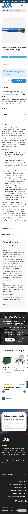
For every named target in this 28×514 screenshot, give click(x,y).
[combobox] (14, 10)
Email (19, 339)
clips (7, 423)
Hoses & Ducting (4, 510)
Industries (12, 510)
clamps (11, 423)
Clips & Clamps (19, 368)
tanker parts (18, 423)
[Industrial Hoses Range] (7, 360)
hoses (16, 421)
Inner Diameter (5, 61)
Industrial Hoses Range (7, 369)
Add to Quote (19, 80)
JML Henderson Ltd (6, 45)
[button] (3, 391)
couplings (21, 421)
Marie (7, 398)
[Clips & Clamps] (19, 360)
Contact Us (10, 339)
